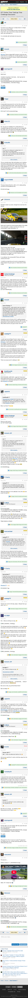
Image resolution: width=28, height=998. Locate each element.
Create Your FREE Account (13, 9)
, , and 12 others (18, 192)
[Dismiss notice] (25, 8)
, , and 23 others (19, 654)
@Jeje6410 (5, 381)
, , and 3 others (17, 172)
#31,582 (25, 665)
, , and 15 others (18, 114)
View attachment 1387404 (8, 316)
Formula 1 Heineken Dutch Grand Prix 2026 (13, 950)
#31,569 (25, 277)
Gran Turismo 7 (5, 958)
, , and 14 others (19, 293)
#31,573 (25, 394)
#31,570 (25, 303)
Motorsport (5, 953)
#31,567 (25, 182)
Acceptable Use (11, 991)
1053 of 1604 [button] (14, 18)
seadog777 (4, 16)
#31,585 (25, 750)
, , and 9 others (19, 135)
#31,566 (25, 145)
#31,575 (25, 436)
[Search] (26, 1)
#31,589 (25, 857)
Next (20, 18)
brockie (4, 800)
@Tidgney (3, 342)
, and (19, 764)
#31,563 (25, 72)
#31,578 (25, 534)
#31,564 (25, 102)
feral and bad (6, 574)
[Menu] (4, 2)
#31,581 (25, 618)
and (22, 42)
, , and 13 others (19, 92)
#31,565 (25, 124)
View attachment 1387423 (8, 399)
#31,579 (25, 571)
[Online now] (3, 373)
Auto (20, 986)
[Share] (23, 26)
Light (8, 986)
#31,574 (25, 419)
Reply (25, 45)
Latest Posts (4, 949)
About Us (10, 989)
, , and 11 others (19, 739)
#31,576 (25, 480)
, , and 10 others (19, 267)
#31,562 (25, 52)
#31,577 (25, 506)
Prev (8, 18)
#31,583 (25, 702)
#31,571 (25, 337)
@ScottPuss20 (4, 709)
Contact (4, 989)
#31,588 (25, 823)
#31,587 (25, 797)
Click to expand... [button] (14, 159)
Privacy (18, 991)
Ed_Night (5, 667)
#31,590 (25, 896)
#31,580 (25, 601)
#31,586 (25, 774)
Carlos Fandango (6, 305)
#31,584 (25, 728)
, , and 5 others (19, 496)
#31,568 (25, 202)
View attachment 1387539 (8, 672)
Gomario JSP (6, 752)
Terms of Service (22, 989)
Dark (14, 986)
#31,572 (25, 375)
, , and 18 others (19, 926)
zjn (3, 148)
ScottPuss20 (5, 397)
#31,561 (25, 25)
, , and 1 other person (17, 409)
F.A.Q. (15, 989)
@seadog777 (4, 585)
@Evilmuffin (15, 458)
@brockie (3, 54)
